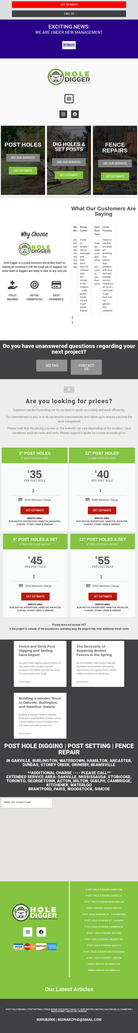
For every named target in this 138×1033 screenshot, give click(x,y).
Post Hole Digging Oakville (104, 895)
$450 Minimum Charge (38, 586)
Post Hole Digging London (104, 958)
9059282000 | (47, 1020)
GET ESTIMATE (35, 510)
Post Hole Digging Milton (104, 933)
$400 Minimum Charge (105, 500)
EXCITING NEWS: (69, 26)
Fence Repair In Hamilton (104, 964)
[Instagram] (63, 114)
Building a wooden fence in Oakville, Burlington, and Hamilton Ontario (40, 702)
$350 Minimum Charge (38, 500)
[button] (69, 98)
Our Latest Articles (69, 989)
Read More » (25, 682)
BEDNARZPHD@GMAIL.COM (79, 1020)
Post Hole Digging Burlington (104, 902)
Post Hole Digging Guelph (104, 945)
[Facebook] (75, 114)
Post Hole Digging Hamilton (104, 889)
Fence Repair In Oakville (104, 970)
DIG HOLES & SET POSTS (69, 146)
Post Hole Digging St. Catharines (104, 914)
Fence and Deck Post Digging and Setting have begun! (37, 650)
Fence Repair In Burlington (104, 908)
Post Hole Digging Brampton (104, 939)
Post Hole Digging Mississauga (104, 951)
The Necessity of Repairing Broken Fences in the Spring (94, 650)
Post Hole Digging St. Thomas (104, 920)
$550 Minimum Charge (106, 586)
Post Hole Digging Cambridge (104, 926)
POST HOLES (23, 144)
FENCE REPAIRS (115, 147)
